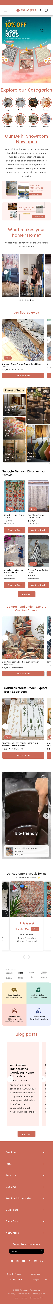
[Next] (47, 272)
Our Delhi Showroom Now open (26, 138)
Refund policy (24, 1294)
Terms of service (19, 1298)
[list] (26, 815)
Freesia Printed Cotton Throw (38, 571)
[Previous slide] (3, 46)
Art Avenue (25, 1290)
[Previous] (6, 272)
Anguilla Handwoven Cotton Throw (13, 571)
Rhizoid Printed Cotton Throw (14, 516)
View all (26, 594)
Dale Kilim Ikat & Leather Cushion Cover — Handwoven (21, 663)
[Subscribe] (41, 1251)
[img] (27, 923)
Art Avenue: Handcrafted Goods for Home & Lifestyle (22, 1070)
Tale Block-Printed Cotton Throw (36, 516)
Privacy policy (39, 1294)
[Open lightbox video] (17, 275)
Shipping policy (36, 1298)
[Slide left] (5, 340)
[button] (6, 10)
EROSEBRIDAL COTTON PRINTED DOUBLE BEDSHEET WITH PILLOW (21, 744)
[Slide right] (48, 340)
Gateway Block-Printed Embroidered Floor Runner (21, 365)
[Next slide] (50, 46)
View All (26, 1134)
